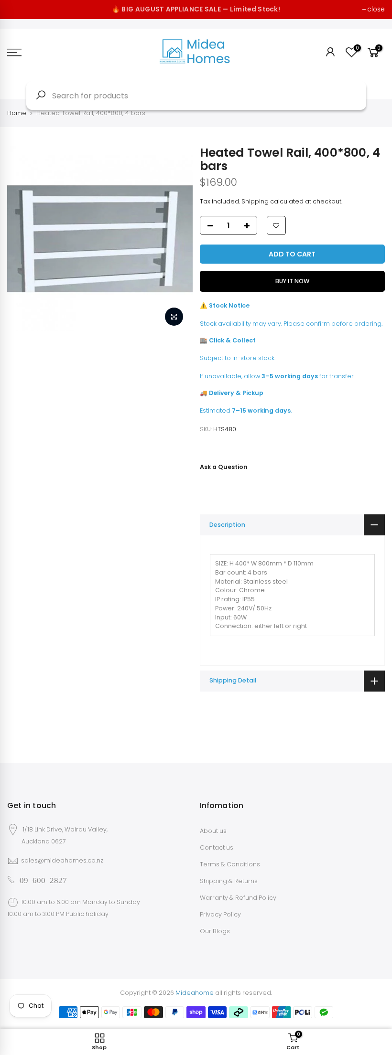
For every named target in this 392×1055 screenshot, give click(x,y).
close (376, 9)
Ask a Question (224, 467)
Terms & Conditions (230, 864)
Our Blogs (215, 931)
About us (213, 831)
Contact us (216, 847)
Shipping (255, 201)
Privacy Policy (220, 914)
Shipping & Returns (229, 881)
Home (16, 112)
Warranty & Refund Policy (238, 898)
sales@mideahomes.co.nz (62, 860)
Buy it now (292, 281)
